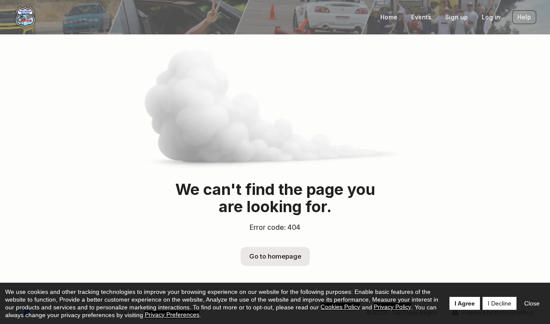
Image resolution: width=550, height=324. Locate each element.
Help (524, 17)
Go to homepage (275, 256)
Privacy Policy (392, 306)
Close (532, 303)
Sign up (456, 17)
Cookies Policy (340, 306)
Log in (491, 17)
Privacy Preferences (172, 314)
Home (388, 17)
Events (421, 17)
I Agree (465, 303)
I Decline (499, 303)
